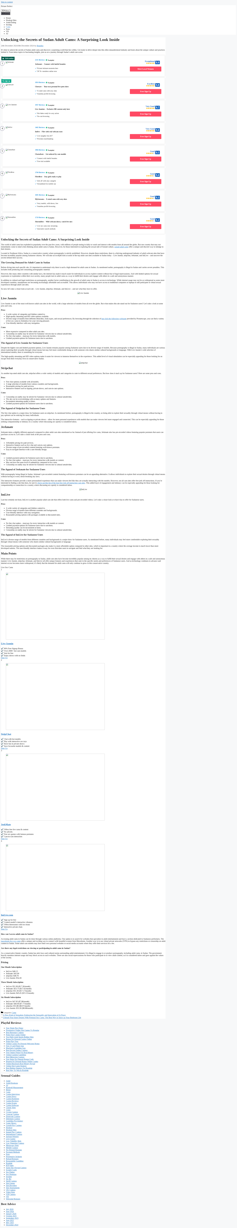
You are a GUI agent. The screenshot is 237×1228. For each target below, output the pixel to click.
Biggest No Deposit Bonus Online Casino (22, 1061)
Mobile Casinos (12, 1148)
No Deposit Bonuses (14, 1150)
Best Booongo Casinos (15, 1032)
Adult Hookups (12, 1083)
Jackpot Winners (12, 1136)
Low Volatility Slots (13, 1141)
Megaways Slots (12, 1145)
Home (8, 18)
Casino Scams (11, 1103)
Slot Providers (11, 1185)
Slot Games (10, 1183)
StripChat (6, 734)
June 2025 (10, 1220)
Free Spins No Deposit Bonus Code (20, 1059)
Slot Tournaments (12, 1188)
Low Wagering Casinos (15, 1143)
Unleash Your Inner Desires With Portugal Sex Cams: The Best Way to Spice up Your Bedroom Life (42, 1018)
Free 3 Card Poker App (15, 1046)
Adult (8, 1081)
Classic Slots (11, 1108)
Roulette (9, 1163)
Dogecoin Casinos (13, 1116)
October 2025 (11, 1216)
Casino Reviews (12, 1101)
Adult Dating (11, 22)
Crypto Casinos (12, 1112)
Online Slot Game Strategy (16, 1066)
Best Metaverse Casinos (15, 1057)
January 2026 (11, 1214)
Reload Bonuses (12, 1159)
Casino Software (12, 1105)
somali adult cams (121, 247)
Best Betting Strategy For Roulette (19, 1068)
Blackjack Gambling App (16, 1048)
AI (7, 34)
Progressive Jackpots (14, 1157)
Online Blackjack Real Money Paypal (20, 1064)
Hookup (9, 1128)
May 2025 (10, 1223)
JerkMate (6, 824)
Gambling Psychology (14, 1121)
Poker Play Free (12, 1041)
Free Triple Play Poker (14, 1028)
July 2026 (9, 1209)
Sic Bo (8, 1179)
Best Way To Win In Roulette (17, 1070)
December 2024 (12, 1225)
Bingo (8, 1090)
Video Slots (10, 1192)
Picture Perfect (6, 6)
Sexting (9, 25)
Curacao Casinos (12, 1114)
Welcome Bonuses (13, 1199)
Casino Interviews (13, 1094)
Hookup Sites (11, 20)
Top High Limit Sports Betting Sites (20, 1037)
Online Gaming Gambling (16, 1055)
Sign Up (4, 658)
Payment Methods (13, 1152)
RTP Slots (10, 1165)
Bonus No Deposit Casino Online (19, 1039)
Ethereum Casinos (13, 1119)
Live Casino (10, 1139)
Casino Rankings (12, 1099)
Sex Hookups (11, 1174)
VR (7, 31)
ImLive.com (7, 915)
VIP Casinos (11, 1194)
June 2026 (10, 1211)
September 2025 (12, 1218)
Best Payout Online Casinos (16, 1050)
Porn (8, 29)
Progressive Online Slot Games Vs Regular (22, 1030)
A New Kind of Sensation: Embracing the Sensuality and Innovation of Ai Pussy (34, 1015)
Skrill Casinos (11, 1181)
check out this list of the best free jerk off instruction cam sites (61, 483)
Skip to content (7, 2)
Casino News (11, 1096)
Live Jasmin (7, 643)
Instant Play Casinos (13, 1132)
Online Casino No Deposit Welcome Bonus (23, 1044)
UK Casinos (10, 1190)
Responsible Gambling (14, 1161)
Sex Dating (10, 1172)
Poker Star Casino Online (16, 1035)
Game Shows (11, 1123)
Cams (8, 27)
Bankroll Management (14, 1088)
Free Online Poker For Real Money (19, 1053)
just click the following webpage (113, 319)
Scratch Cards (11, 1170)
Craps (8, 1110)
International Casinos (14, 1134)
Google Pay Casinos (14, 1125)
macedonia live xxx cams (11, 941)
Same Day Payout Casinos (16, 1168)
